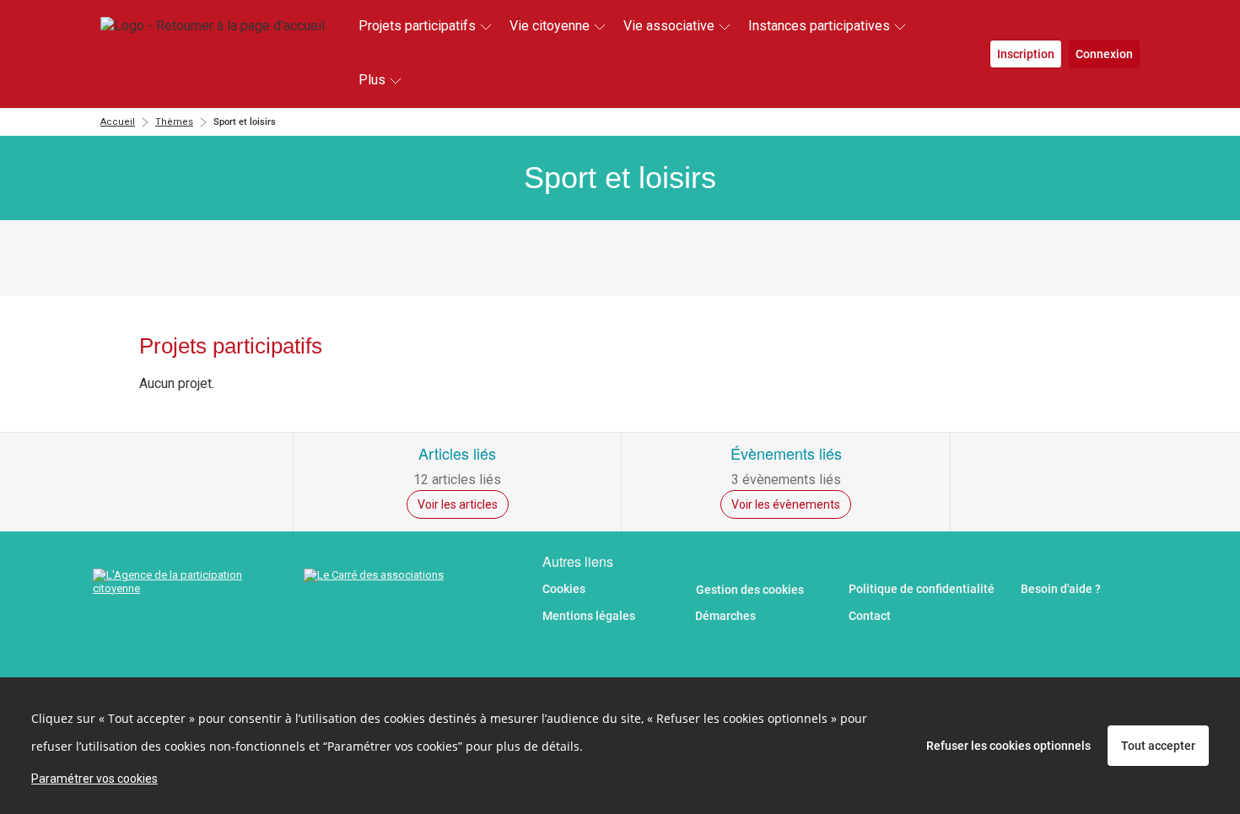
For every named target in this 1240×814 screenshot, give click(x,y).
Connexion (1104, 54)
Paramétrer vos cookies (94, 778)
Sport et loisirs (244, 121)
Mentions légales (588, 616)
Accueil (117, 121)
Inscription (1025, 54)
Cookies (563, 589)
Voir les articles (458, 504)
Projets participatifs (417, 26)
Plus (372, 80)
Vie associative (668, 26)
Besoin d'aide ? (1061, 589)
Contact (870, 616)
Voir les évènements (785, 504)
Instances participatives (819, 26)
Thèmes (174, 121)
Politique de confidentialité (922, 589)
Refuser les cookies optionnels (1008, 745)
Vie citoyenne (549, 26)
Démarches (725, 616)
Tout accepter (1158, 745)
